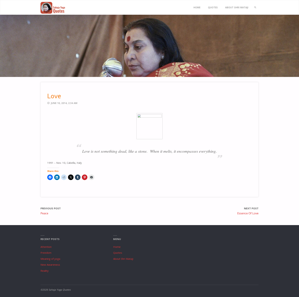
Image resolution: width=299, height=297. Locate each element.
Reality (44, 270)
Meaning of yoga (50, 258)
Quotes (117, 252)
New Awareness (50, 264)
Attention (46, 246)
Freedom (45, 252)
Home (117, 246)
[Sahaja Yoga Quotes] (54, 7)
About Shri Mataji (123, 258)
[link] (255, 7)
